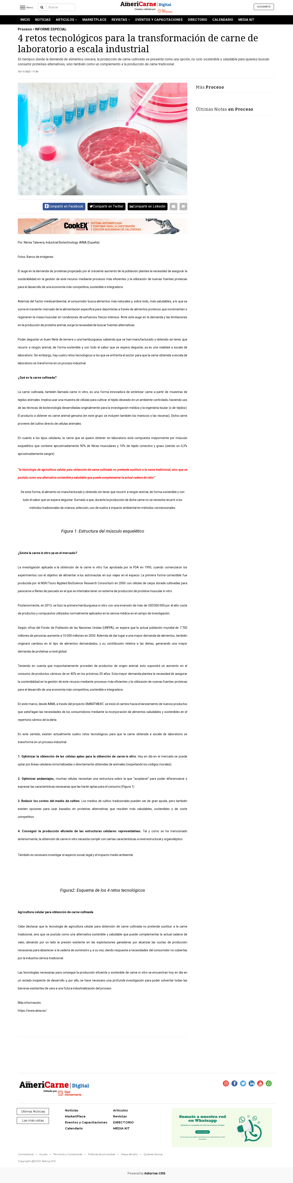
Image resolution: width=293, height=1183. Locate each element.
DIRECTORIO (197, 20)
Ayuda (43, 1154)
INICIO (25, 20)
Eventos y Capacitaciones (159, 20)
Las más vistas (33, 1120)
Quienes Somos (153, 1154)
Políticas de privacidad (101, 1154)
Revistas (120, 20)
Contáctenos (25, 1154)
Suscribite (263, 6)
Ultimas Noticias (33, 1111)
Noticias (43, 20)
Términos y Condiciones (67, 1154)
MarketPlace (94, 20)
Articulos (65, 20)
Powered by (146, 1173)
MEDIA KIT (246, 20)
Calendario (222, 20)
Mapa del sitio (129, 1154)
